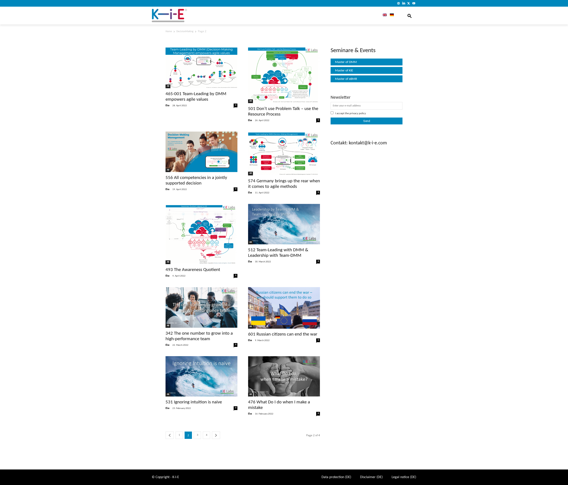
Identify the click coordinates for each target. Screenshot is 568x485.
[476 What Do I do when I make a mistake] (284, 376)
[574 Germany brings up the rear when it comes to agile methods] (284, 153)
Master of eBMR (346, 79)
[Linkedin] (403, 3)
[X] (408, 3)
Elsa (167, 105)
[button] (409, 15)
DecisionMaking (184, 31)
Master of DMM (346, 62)
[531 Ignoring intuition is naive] (201, 376)
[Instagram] (398, 3)
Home (169, 31)
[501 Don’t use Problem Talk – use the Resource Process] (284, 75)
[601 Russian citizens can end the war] (284, 308)
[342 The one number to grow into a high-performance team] (201, 307)
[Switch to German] (392, 15)
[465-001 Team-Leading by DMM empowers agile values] (201, 67)
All (168, 86)
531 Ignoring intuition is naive (194, 402)
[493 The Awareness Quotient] (201, 234)
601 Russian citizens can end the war (282, 334)
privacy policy (357, 113)
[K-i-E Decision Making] (181, 15)
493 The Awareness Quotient (193, 269)
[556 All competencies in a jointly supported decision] (201, 152)
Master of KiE (344, 70)
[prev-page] (170, 435)
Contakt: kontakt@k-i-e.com (359, 143)
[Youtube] (413, 3)
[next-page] (216, 435)
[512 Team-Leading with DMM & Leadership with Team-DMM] (284, 224)
